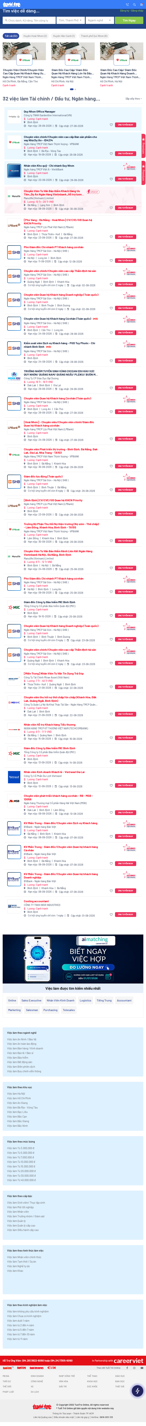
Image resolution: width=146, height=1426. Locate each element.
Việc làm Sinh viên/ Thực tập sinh (26, 1202)
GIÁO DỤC (120, 1376)
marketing (14, 1010)
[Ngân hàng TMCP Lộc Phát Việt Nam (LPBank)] (14, 225)
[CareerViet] (128, 1360)
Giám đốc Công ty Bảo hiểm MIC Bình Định (49, 602)
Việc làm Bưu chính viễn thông (24, 1071)
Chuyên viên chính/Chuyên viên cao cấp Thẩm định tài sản (60, 270)
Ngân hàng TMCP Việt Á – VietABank (43, 169)
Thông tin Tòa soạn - (62, 1413)
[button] (134, 4)
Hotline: (102, 1417)
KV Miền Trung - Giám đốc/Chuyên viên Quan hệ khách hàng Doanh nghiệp (61, 875)
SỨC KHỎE (92, 1386)
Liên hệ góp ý (82, 1417)
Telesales (69, 1010)
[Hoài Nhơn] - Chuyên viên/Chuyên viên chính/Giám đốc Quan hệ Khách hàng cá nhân (59, 423)
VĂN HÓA (63, 1381)
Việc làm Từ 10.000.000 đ (21, 1161)
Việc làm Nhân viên (18, 1211)
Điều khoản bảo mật (64, 1417)
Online (12, 1000)
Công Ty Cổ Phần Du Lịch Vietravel (43, 775)
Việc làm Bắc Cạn (17, 1116)
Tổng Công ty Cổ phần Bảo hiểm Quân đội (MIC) (49, 606)
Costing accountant (36, 901)
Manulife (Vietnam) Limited (39, 198)
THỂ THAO (92, 1376)
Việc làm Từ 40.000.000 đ (21, 1180)
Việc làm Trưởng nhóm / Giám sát (26, 1216)
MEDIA (6, 1376)
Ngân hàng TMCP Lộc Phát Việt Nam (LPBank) (48, 227)
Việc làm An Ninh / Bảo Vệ (21, 1039)
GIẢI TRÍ (63, 1386)
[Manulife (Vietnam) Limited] (14, 196)
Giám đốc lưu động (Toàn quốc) (43, 476)
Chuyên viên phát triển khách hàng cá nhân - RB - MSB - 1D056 (58, 797)
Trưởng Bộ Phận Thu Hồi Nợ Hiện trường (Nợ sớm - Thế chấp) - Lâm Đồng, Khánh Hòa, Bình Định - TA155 (61, 525)
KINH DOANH (37, 1376)
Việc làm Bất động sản (19, 1062)
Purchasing (50, 1010)
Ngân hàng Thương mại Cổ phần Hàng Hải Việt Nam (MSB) (55, 803)
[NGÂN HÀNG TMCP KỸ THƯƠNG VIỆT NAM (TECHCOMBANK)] (14, 730)
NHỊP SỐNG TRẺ (67, 1376)
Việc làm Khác (15, 1270)
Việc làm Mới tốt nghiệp (20, 1207)
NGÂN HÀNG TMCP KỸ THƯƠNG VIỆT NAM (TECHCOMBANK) (56, 728)
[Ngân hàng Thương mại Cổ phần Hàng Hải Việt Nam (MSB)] (14, 801)
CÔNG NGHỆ (37, 1381)
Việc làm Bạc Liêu (17, 1111)
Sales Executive (31, 1000)
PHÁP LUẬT (8, 1391)
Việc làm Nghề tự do (18, 1266)
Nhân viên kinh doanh (60, 1000)
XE (32, 1386)
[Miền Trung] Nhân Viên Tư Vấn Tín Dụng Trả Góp (54, 673)
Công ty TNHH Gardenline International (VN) (48, 115)
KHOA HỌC (92, 1381)
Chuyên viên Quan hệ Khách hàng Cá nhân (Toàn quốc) (61, 318)
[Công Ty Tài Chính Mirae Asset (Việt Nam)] (14, 678)
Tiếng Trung (104, 1000)
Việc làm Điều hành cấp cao (23, 1229)
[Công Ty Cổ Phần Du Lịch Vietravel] (14, 777)
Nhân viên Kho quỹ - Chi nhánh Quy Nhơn (49, 165)
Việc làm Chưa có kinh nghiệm (24, 1316)
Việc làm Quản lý (16, 1220)
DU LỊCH (35, 1391)
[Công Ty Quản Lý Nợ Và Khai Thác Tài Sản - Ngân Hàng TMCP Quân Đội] (14, 702)
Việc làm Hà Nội (16, 1093)
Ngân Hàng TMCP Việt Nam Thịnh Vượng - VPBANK (51, 144)
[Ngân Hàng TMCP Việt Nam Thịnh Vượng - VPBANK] (14, 142)
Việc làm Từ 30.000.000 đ (21, 1175)
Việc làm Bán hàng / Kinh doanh (25, 1048)
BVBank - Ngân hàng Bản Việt (40, 826)
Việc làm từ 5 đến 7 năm (20, 1329)
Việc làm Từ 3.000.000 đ (20, 1148)
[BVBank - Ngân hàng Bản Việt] (14, 828)
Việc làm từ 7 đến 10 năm (21, 1334)
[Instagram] (134, 1367)
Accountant (124, 1000)
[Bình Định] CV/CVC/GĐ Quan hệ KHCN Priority (53, 500)
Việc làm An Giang (17, 1102)
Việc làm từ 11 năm (17, 1338)
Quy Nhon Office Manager (39, 111)
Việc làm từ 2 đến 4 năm (20, 1325)
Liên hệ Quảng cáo (42, 1417)
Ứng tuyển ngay (125, 125)
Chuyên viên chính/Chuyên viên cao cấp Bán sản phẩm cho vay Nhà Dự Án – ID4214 (60, 138)
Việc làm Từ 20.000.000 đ (21, 1171)
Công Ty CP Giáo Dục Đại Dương (41, 378)
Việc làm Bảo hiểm (17, 1057)
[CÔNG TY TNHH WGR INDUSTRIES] (14, 906)
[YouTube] (142, 1367)
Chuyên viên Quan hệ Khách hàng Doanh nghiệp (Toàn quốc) (61, 294)
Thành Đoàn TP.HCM (83, 1413)
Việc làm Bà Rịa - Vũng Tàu (22, 1107)
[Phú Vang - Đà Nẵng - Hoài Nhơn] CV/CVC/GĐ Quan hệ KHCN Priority (58, 221)
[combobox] (29, 20)
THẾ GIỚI (7, 1386)
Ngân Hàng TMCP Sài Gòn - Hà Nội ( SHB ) (46, 250)
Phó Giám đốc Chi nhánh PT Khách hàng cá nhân (54, 247)
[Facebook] (127, 1367)
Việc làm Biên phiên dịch (21, 1066)
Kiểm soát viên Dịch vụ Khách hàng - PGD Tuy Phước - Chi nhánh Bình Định (59, 344)
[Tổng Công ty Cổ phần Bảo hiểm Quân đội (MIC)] (14, 607)
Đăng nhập (137, 10)
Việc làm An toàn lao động (21, 1043)
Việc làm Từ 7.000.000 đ (20, 1157)
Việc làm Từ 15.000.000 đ (21, 1166)
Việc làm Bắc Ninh (17, 1125)
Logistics (85, 1000)
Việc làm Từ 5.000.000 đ (20, 1152)
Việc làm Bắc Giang (18, 1121)
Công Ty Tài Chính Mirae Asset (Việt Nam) (46, 677)
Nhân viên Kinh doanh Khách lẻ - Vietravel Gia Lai (54, 772)
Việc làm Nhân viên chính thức (24, 1257)
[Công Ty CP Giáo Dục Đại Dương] (14, 376)
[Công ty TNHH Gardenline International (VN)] (14, 117)
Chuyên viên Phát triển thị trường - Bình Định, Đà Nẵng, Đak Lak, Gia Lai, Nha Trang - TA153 (61, 450)
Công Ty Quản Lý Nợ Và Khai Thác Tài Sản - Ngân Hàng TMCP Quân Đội (59, 704)
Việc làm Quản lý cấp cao (21, 1225)
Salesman (32, 1010)
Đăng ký (124, 10)
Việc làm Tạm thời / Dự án (21, 1261)
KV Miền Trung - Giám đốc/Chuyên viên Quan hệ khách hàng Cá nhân (61, 848)
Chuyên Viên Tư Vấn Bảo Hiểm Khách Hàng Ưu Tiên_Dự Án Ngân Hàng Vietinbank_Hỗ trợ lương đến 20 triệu (53, 192)
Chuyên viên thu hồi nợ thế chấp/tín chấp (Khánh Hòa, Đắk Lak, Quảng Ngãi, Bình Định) (60, 698)
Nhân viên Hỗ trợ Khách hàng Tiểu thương (49, 724)
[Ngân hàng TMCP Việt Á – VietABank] (14, 171)
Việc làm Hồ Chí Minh (19, 1098)
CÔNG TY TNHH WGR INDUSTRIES (42, 904)
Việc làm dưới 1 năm (18, 1320)
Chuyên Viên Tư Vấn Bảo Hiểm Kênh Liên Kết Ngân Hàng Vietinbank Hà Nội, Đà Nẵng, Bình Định (58, 552)
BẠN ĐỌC (120, 1381)
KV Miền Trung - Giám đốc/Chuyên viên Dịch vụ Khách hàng (60, 823)
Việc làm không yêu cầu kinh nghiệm (28, 1311)
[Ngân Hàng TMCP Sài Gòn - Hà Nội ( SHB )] (14, 252)
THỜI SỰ (7, 1381)
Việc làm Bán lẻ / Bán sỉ (20, 1053)
